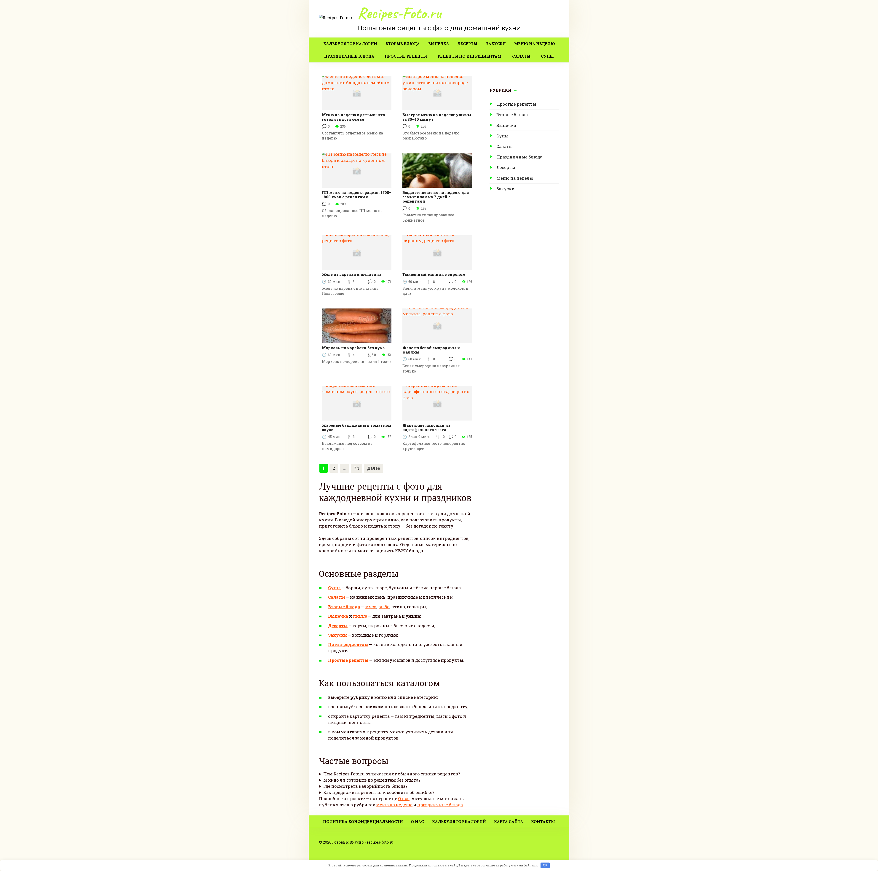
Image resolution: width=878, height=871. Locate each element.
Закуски (496, 43)
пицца (360, 616)
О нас (404, 798)
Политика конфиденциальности (363, 821)
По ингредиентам (348, 644)
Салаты (521, 56)
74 (356, 468)
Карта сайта (508, 821)
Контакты (543, 821)
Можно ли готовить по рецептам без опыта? (371, 780)
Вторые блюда (402, 43)
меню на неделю (394, 804)
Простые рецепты (406, 56)
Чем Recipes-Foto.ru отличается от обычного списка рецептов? (391, 774)
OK (545, 865)
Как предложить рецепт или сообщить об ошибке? (378, 792)
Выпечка (438, 43)
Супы (547, 56)
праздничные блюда (440, 804)
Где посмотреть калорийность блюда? (365, 786)
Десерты (467, 43)
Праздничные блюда (349, 56)
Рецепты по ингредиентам (469, 56)
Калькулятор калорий (350, 43)
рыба (383, 606)
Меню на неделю (534, 43)
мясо (370, 606)
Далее (373, 468)
